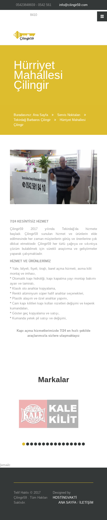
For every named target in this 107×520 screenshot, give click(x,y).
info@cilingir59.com (73, 5)
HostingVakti (65, 497)
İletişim (86, 502)
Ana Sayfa (40, 115)
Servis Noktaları (68, 115)
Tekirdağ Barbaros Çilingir (32, 120)
